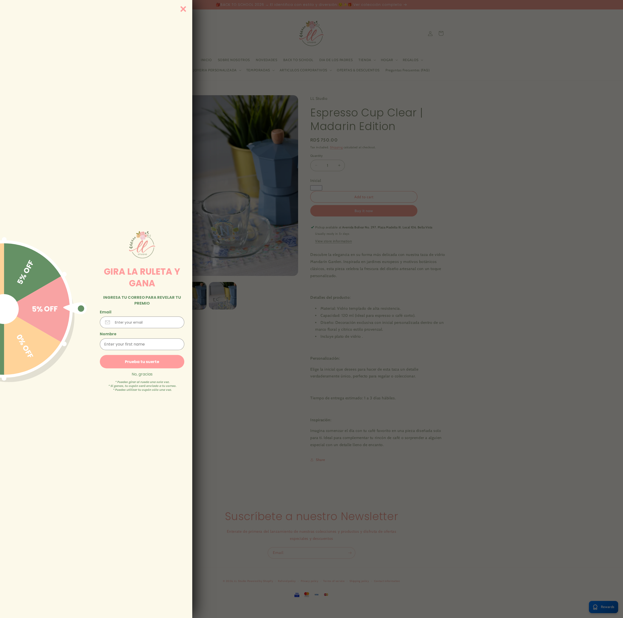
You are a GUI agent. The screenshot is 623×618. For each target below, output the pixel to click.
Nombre (108, 334)
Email (105, 312)
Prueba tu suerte (142, 361)
